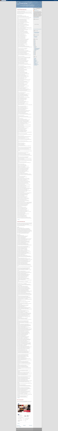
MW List (35, 62)
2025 (34, 40)
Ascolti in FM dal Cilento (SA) (21, 221)
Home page (24, 425)
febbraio (35, 50)
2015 (34, 51)
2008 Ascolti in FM (35, 36)
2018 (34, 44)
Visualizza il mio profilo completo (36, 17)
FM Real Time (35, 61)
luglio (34, 47)
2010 (34, 54)
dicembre (35, 46)
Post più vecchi (30, 425)
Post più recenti (18, 425)
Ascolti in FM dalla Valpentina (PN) (21, 9)
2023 (34, 41)
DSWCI (34, 59)
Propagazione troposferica (36, 64)
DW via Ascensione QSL (20, 399)
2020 (34, 43)
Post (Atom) (20, 426)
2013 (34, 52)
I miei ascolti (23, 3)
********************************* (36, 10)
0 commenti (18, 219)
